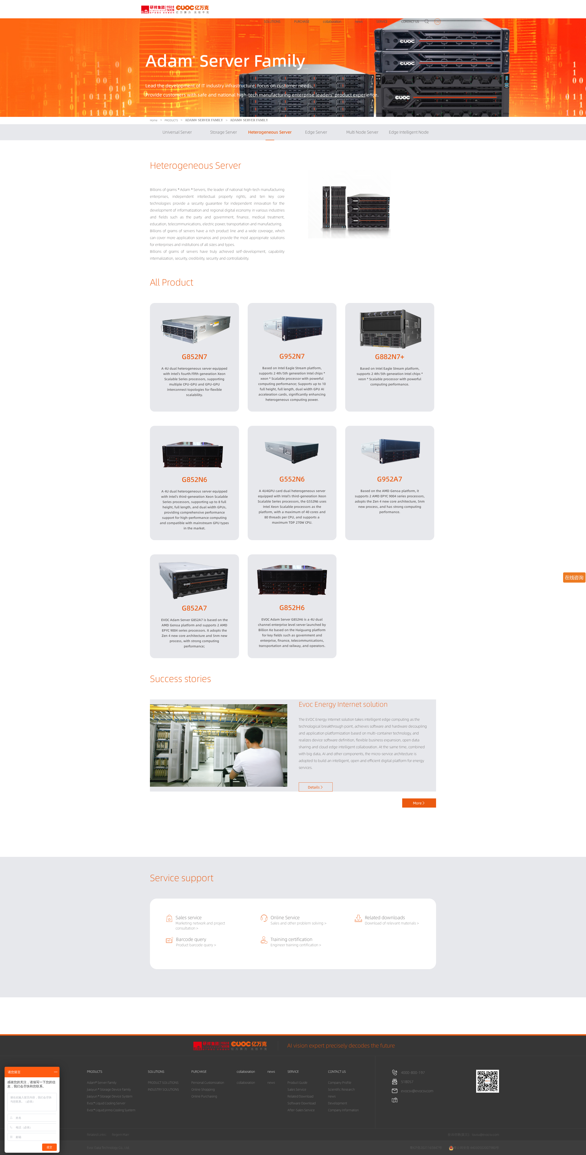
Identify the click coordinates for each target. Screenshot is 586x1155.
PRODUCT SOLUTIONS (163, 1082)
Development (337, 1103)
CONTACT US (410, 21)
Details (315, 787)
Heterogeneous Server (270, 132)
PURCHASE (301, 21)
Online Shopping (203, 1089)
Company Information (343, 1110)
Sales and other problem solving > (298, 923)
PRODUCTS (242, 21)
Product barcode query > (196, 944)
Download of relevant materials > (392, 923)
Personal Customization (207, 1082)
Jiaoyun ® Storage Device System (109, 1096)
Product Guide (297, 1082)
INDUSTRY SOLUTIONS (163, 1089)
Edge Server (316, 132)
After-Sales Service (301, 1110)
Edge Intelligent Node (409, 132)
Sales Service (297, 1089)
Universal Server (177, 132)
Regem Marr (120, 1134)
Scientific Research (341, 1089)
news (359, 21)
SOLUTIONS (272, 21)
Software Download (302, 1103)
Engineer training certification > (296, 944)
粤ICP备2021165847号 (426, 1147)
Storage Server (223, 132)
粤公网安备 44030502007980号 (476, 1147)
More (419, 803)
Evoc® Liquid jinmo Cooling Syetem (111, 1110)
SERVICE (382, 21)
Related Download (300, 1096)
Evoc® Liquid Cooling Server (106, 1103)
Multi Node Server (362, 132)
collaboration (332, 21)
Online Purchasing (204, 1096)
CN (437, 21)
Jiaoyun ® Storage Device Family (109, 1089)
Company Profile (339, 1082)
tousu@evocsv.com (485, 1134)
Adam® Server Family (102, 1082)
